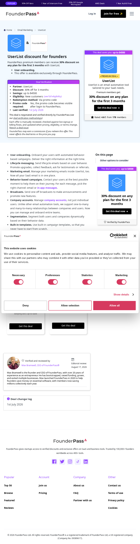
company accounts (55, 200)
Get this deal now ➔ (108, 107)
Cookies (112, 507)
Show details (121, 294)
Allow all (114, 305)
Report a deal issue (19, 127)
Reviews (9, 507)
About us (78, 485)
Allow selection (70, 305)
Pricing (43, 493)
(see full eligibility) (53, 96)
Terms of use (115, 493)
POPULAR (11, 3)
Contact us (114, 485)
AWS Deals (99, 3)
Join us (43, 485)
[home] (22, 13)
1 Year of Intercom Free (51, 3)
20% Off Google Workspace (76, 3)
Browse (8, 493)
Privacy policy (116, 500)
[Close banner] (135, 236)
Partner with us (82, 500)
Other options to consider (114, 160)
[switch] (53, 282)
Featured (9, 500)
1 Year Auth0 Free (124, 3)
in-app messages (47, 187)
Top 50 (8, 485)
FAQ (75, 493)
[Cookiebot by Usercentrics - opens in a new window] (112, 235)
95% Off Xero (27, 3)
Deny (26, 305)
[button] (131, 14)
